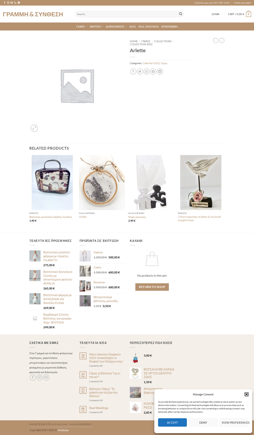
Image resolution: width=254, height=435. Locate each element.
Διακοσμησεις (115, 26)
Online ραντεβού (242, 2)
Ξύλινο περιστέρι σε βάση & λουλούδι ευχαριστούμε (199, 218)
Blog (133, 26)
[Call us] (15, 2)
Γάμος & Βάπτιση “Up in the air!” (104, 374)
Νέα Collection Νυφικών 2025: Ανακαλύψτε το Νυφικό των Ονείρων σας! (106, 357)
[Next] (223, 193)
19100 (82, 216)
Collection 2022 (141, 44)
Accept (172, 422)
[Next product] (215, 40)
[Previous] (29, 193)
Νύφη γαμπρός (137, 216)
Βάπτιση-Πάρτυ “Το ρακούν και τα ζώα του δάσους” (103, 392)
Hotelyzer (63, 430)
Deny (203, 422)
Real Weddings (149, 26)
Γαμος (80, 26)
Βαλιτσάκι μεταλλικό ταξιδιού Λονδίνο (50, 216)
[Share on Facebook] (133, 71)
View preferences (235, 422)
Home (134, 41)
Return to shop (152, 287)
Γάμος (145, 41)
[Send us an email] (12, 2)
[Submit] (180, 14)
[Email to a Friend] (147, 71)
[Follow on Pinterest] (19, 2)
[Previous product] (221, 40)
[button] (246, 394)
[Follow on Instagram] (8, 2)
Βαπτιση (95, 26)
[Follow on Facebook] (5, 2)
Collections (162, 41)
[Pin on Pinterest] (153, 71)
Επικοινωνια (169, 26)
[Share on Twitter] (140, 71)
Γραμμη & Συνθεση (33, 14)
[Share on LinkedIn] (160, 71)
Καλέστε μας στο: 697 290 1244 (212, 2)
